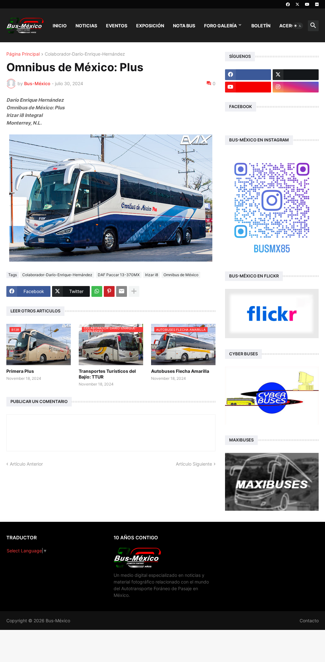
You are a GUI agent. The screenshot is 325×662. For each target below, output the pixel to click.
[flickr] (317, 4)
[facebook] (288, 4)
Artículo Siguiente (194, 464)
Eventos (116, 25)
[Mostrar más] (134, 291)
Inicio (60, 25)
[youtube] (307, 4)
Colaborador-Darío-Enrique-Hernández (85, 54)
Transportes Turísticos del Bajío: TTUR (107, 373)
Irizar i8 (151, 274)
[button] (297, 26)
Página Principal (23, 54)
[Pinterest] (109, 291)
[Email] (121, 291)
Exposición (150, 25)
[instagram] (296, 87)
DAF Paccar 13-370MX (119, 274)
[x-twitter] (297, 4)
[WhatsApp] (96, 291)
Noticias (86, 25)
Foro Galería (220, 25)
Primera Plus (20, 371)
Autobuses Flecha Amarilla (180, 371)
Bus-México (58, 620)
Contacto (309, 620)
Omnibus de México (180, 274)
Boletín (260, 25)
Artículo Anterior (26, 464)
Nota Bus (184, 25)
